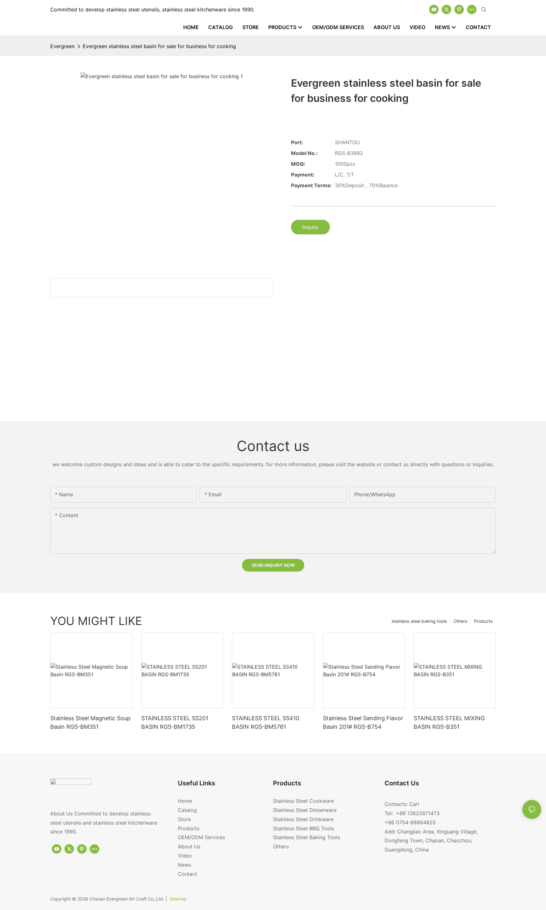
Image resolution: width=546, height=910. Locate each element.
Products (483, 621)
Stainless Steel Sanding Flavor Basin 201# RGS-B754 (363, 722)
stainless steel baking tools (419, 621)
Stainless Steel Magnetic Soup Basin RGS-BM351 (90, 722)
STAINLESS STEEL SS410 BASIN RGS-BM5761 (265, 722)
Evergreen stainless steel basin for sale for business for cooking (159, 46)
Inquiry (310, 227)
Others (460, 621)
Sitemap (178, 898)
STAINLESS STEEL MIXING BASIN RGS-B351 (449, 722)
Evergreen (62, 46)
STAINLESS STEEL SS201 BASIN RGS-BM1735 (174, 722)
